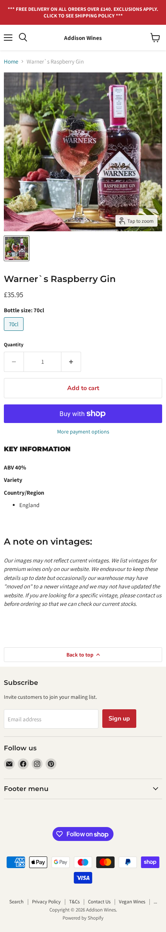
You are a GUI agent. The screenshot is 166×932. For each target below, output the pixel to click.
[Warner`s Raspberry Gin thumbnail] (16, 248)
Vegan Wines (132, 901)
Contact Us (99, 901)
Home (11, 61)
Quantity (14, 344)
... (155, 901)
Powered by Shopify (83, 918)
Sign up (119, 718)
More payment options (83, 431)
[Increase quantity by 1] (71, 362)
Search (16, 901)
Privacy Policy (46, 901)
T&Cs (74, 901)
